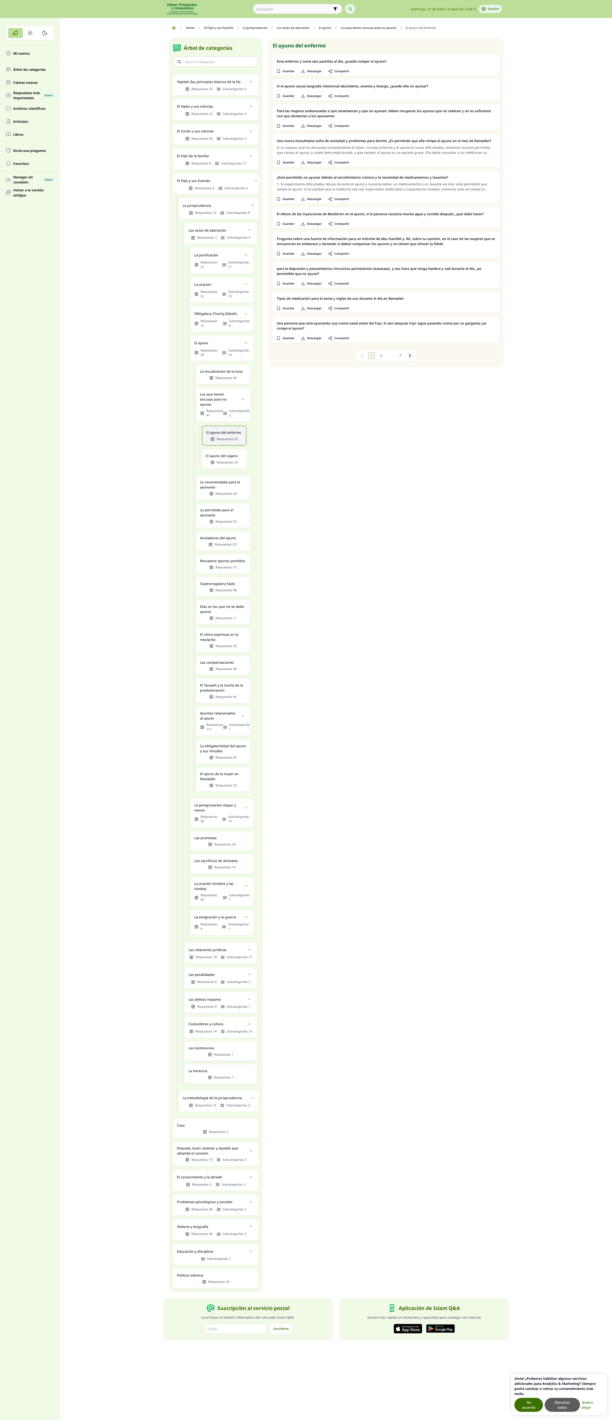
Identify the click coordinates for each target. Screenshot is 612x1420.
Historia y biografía (192, 1226)
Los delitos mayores (205, 999)
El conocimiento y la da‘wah (199, 1177)
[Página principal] (174, 28)
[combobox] (294, 9)
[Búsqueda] (350, 9)
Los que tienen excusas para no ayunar (213, 399)
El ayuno (201, 343)
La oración (202, 284)
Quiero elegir (587, 1405)
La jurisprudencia (197, 205)
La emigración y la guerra (215, 917)
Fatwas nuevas (25, 82)
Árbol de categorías (29, 69)
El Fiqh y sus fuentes (193, 180)
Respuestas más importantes (33, 95)
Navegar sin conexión (33, 179)
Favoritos (21, 163)
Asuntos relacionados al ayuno (217, 715)
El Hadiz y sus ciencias (195, 106)
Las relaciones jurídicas (208, 949)
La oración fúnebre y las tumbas (213, 886)
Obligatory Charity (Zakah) (215, 313)
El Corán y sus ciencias (195, 131)
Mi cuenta (21, 53)
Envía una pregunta (29, 150)
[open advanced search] (335, 9)
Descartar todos (562, 1405)
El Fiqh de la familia (193, 156)
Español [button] (493, 9)
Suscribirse (281, 1329)
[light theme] (30, 33)
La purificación (206, 255)
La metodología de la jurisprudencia (212, 1098)
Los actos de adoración (207, 230)
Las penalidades (202, 974)
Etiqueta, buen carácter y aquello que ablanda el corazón (207, 1150)
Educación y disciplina (195, 1251)
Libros (18, 134)
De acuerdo (529, 1405)
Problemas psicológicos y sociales (205, 1202)
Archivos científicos (29, 108)
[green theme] (15, 33)
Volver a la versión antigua (28, 192)
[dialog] (559, 1394)
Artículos (20, 121)
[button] (285, 71)
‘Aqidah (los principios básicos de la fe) (208, 81)
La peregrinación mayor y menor (215, 807)
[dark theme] (44, 33)
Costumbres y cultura (206, 1024)
